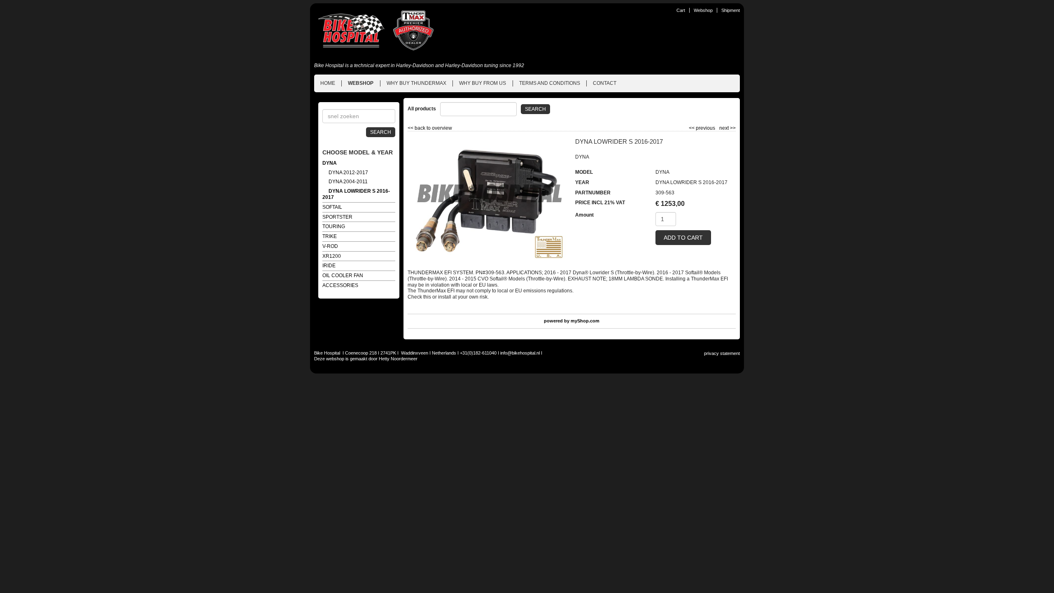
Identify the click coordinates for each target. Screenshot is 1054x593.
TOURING (333, 226)
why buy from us (482, 83)
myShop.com (585, 320)
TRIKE (329, 236)
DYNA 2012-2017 (348, 172)
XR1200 (331, 256)
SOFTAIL (332, 207)
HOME (327, 83)
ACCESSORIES (340, 285)
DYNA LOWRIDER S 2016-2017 (356, 194)
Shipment (730, 10)
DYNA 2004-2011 (348, 181)
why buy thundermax (416, 83)
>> (732, 128)
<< (692, 128)
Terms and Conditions (549, 83)
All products (422, 109)
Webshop (703, 10)
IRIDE (329, 265)
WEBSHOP (360, 83)
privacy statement (722, 353)
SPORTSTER (337, 217)
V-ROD (330, 246)
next (727, 128)
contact (604, 83)
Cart (680, 10)
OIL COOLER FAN (342, 275)
